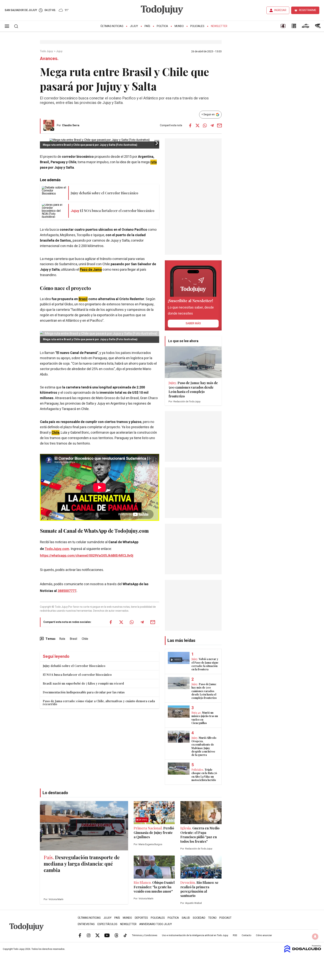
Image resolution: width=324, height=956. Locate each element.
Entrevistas (86, 924)
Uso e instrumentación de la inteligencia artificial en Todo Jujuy (195, 935)
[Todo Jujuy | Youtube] (107, 935)
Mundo (179, 26)
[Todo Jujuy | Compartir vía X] (197, 125)
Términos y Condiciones (144, 935)
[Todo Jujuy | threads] (116, 935)
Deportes (141, 918)
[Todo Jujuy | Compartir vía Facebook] (190, 125)
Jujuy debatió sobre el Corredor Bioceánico (74, 666)
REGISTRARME (307, 10)
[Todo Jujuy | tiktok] (125, 935)
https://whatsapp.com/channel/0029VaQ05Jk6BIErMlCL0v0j (86, 555)
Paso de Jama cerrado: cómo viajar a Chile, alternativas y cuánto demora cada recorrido (99, 702)
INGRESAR (280, 10)
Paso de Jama (91, 269)
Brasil (83, 299)
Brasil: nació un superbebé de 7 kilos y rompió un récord (83, 683)
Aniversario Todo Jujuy (155, 924)
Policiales (197, 26)
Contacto (246, 935)
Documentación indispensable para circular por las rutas (84, 692)
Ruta (62, 639)
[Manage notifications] (315, 936)
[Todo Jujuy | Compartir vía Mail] (219, 125)
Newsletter (219, 26)
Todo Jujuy (46, 51)
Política (162, 26)
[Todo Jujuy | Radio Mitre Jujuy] (305, 27)
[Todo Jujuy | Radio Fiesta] (318, 27)
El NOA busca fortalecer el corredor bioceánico (77, 675)
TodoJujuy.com (57, 548)
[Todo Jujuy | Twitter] (97, 935)
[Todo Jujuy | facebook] (80, 935)
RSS (235, 935)
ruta (153, 162)
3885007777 (67, 590)
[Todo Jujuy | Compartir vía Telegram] (212, 125)
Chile (55, 432)
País (147, 26)
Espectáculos (107, 924)
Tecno (212, 918)
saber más (193, 323)
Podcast (225, 918)
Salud (186, 918)
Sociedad (199, 918)
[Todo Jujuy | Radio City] (294, 27)
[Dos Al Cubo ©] (302, 951)
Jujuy (134, 26)
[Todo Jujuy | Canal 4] (283, 27)
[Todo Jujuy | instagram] (89, 935)
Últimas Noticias (111, 26)
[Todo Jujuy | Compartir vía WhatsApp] (204, 125)
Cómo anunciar (264, 935)
